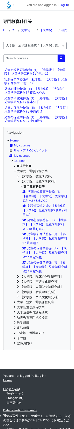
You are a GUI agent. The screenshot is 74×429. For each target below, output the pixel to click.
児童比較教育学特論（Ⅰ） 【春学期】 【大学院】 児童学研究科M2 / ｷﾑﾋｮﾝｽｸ (34, 71)
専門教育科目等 (66, 30)
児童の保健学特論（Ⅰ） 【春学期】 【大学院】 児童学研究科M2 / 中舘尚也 (36, 119)
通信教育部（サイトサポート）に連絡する (32, 416)
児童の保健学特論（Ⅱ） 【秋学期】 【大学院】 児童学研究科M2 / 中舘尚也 (36, 109)
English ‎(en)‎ (11, 389)
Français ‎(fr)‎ (14, 398)
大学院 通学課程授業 (28, 30)
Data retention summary (20, 410)
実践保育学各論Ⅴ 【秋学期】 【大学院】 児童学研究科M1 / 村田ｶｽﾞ (35, 81)
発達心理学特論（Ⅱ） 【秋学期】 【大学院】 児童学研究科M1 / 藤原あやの (35, 90)
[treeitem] (37, 242)
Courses (14, 30)
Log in (63, 5)
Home (5, 30)
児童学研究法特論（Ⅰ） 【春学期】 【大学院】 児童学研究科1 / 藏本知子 (36, 100)
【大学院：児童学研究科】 (48, 30)
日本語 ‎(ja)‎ (13, 402)
